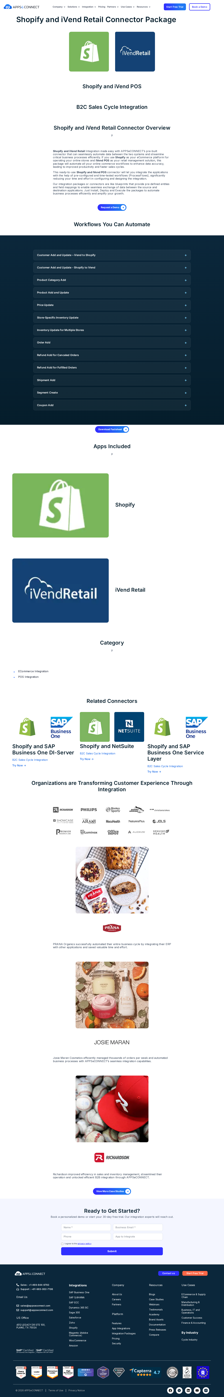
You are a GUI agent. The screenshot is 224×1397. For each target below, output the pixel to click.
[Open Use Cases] (134, 7)
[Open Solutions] (79, 7)
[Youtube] (197, 1390)
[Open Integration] (95, 7)
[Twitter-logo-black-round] (179, 1390)
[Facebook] (170, 1390)
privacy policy (84, 1243)
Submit (112, 1251)
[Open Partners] (118, 7)
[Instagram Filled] (206, 1390)
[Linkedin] (188, 1390)
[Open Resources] (150, 7)
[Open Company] (64, 7)
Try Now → (19, 759)
